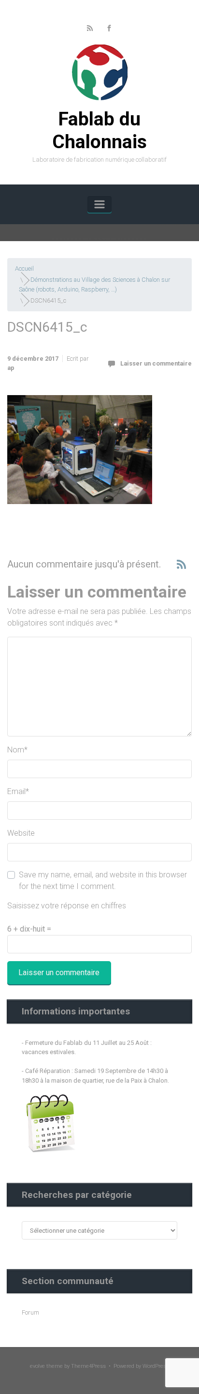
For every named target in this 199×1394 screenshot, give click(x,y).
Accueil (24, 268)
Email (18, 791)
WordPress (155, 1366)
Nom (17, 749)
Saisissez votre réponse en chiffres (66, 905)
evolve (37, 1366)
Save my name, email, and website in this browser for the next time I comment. (103, 880)
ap (10, 367)
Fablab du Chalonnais (99, 130)
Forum (30, 1312)
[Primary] (99, 204)
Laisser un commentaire (156, 363)
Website (21, 833)
